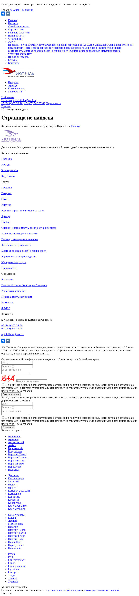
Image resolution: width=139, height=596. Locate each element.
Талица (12, 578)
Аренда (93, 44)
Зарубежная (15, 91)
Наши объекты (16, 35)
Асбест (12, 445)
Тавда (11, 575)
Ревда (11, 553)
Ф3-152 (5, 308)
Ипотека (13, 23)
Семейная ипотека (18, 26)
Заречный (13, 481)
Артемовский (16, 442)
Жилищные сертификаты (16, 245)
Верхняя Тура (16, 463)
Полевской (14, 548)
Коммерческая (16, 88)
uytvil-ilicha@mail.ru (24, 100)
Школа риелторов (18, 56)
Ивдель (12, 484)
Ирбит (12, 487)
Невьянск (13, 526)
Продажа (13, 44)
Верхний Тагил (17, 454)
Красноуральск (16, 508)
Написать (6, 100)
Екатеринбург (16, 478)
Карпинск (14, 496)
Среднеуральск (17, 566)
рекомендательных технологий (102, 590)
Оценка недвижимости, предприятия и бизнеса (28, 227)
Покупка (23, 44)
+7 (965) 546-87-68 (34, 103)
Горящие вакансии (19, 32)
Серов (11, 563)
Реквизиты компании (13, 291)
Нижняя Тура (16, 539)
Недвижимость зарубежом (16, 296)
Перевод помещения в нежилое (89, 47)
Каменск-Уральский (21, 9)
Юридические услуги (13, 262)
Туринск (13, 581)
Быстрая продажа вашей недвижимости (46, 50)
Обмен (32, 44)
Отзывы (12, 59)
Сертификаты (16, 29)
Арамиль (13, 439)
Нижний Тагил (17, 532)
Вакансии (7, 279)
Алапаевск (14, 436)
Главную (76, 126)
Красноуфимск (16, 514)
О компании (15, 38)
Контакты (13, 63)
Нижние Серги (17, 529)
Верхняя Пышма (17, 457)
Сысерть (13, 572)
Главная (12, 20)
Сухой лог (14, 569)
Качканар (13, 499)
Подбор (102, 44)
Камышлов (14, 493)
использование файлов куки (64, 590)
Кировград (14, 502)
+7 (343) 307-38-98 (12, 103)
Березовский (15, 448)
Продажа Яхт (24, 53)
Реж (10, 556)
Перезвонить (53, 103)
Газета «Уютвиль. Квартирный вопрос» (24, 285)
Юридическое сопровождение (86, 50)
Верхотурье (14, 466)
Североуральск (16, 559)
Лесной (12, 520)
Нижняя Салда (16, 535)
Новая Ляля (15, 542)
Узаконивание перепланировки (53, 47)
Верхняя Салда (16, 460)
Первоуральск (16, 545)
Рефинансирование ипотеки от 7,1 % (67, 44)
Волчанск (13, 469)
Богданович (15, 451)
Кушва (12, 517)
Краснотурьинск (17, 505)
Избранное (7, 97)
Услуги (12, 41)
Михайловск (15, 523)
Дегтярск (13, 475)
